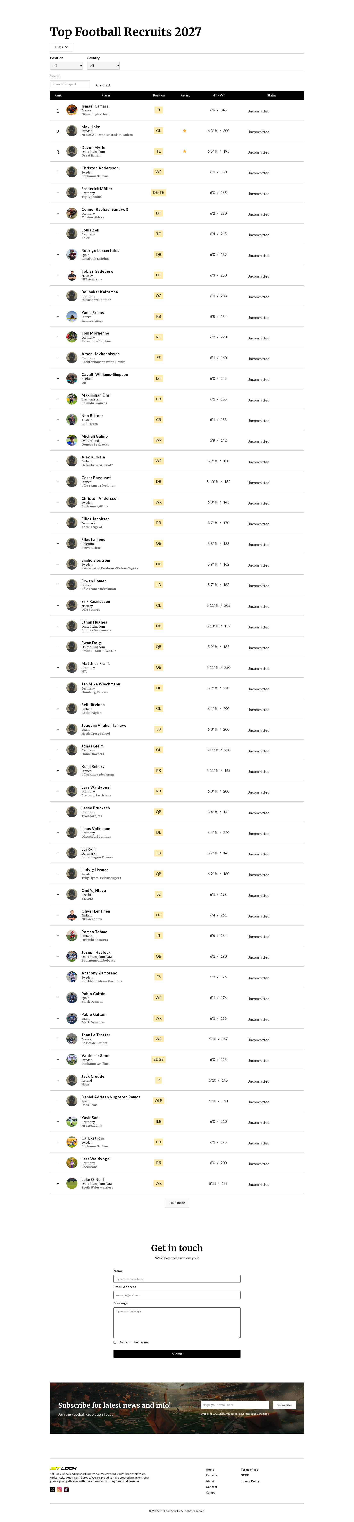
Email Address (124, 1287)
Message (120, 1303)
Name (118, 1271)
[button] (61, 47)
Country (93, 58)
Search (55, 76)
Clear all (103, 85)
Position (56, 58)
